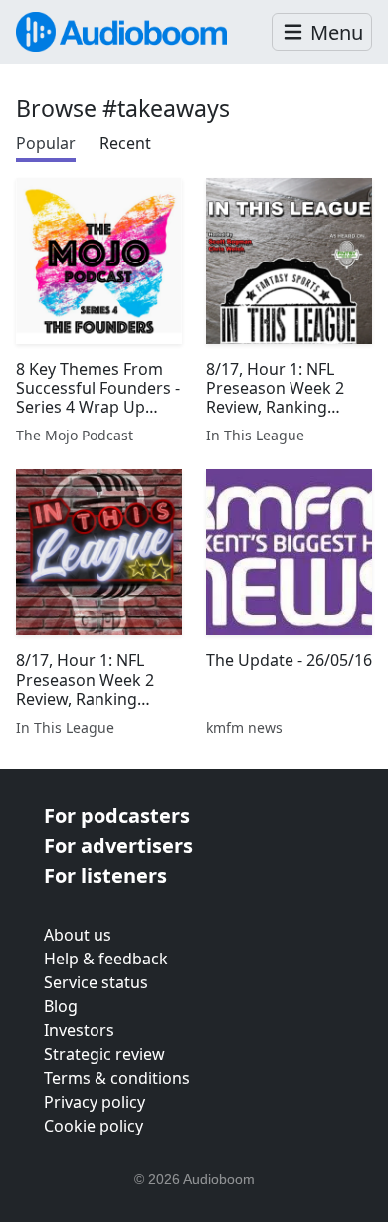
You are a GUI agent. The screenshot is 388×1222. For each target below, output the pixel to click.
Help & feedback (106, 958)
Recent (125, 143)
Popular (46, 143)
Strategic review (104, 1054)
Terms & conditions (117, 1078)
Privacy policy (94, 1102)
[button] (322, 32)
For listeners (105, 875)
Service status (96, 982)
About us (77, 935)
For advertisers (118, 845)
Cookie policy (93, 1125)
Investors (79, 1030)
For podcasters (117, 815)
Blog (61, 1006)
